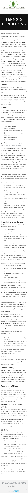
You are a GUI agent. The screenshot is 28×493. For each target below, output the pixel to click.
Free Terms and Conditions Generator (12, 145)
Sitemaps (10, 491)
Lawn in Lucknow (12, 482)
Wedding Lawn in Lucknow (9, 480)
